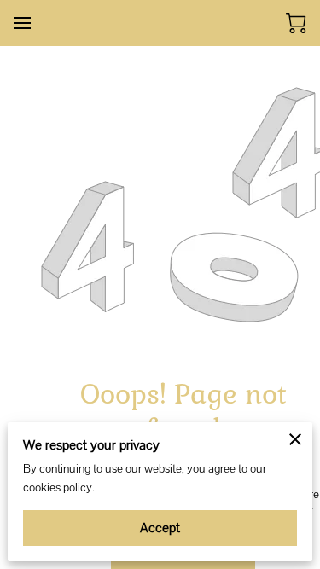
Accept (160, 528)
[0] (296, 23)
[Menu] (22, 23)
